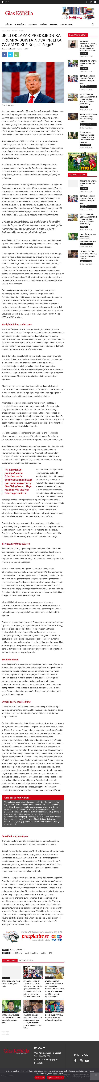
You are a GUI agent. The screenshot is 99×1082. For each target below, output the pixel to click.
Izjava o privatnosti (55, 1077)
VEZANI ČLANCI (9, 961)
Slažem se (40, 1077)
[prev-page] (3, 1033)
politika (43, 953)
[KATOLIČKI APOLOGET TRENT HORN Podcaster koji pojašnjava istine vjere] (11, 1006)
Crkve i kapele (85, 145)
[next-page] (7, 1033)
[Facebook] (87, 2)
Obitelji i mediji (29, 1012)
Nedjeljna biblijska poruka (87, 124)
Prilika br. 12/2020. (16, 950)
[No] (95, 1075)
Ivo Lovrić (11, 49)
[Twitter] (10, 54)
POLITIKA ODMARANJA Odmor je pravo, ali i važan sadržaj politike (54, 1017)
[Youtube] (95, 2)
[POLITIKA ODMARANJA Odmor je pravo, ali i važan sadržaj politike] (54, 1006)
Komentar (6, 978)
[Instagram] (91, 2)
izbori (27, 953)
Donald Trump (17, 953)
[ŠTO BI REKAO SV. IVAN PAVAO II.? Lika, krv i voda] (11, 972)
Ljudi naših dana (8, 1012)
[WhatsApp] (16, 54)
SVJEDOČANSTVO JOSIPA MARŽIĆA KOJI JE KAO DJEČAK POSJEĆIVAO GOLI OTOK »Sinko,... (88, 99)
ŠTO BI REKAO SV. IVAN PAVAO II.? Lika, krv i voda (11, 983)
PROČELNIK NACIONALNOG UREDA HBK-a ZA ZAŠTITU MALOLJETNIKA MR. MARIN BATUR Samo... (88, 46)
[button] (92, 24)
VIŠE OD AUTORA (26, 961)
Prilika (14, 30)
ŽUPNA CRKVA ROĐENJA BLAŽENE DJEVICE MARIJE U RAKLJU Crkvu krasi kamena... (87, 137)
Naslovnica (6, 30)
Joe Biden (35, 953)
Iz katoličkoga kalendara (32, 978)
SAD (50, 953)
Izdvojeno (49, 978)
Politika (48, 1012)
